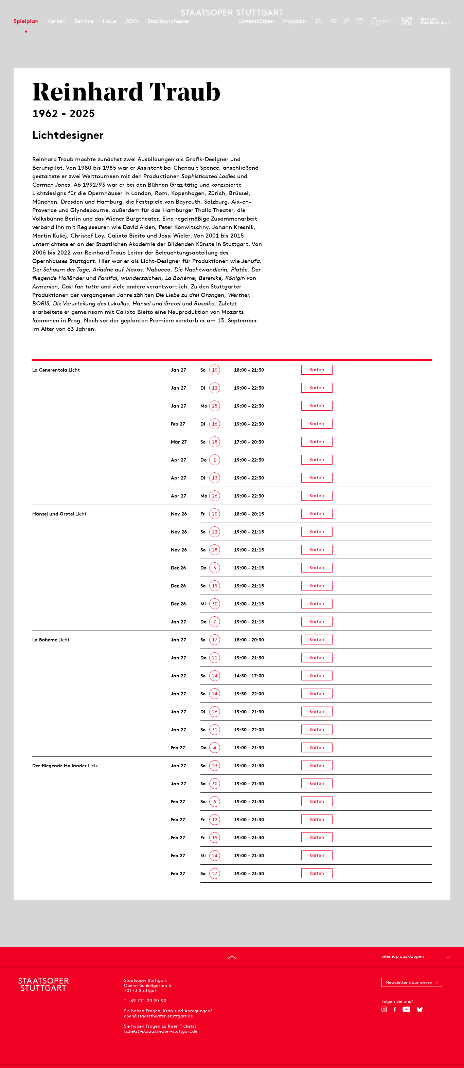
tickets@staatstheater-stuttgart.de (160, 1031)
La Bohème (44, 640)
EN (319, 21)
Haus (110, 21)
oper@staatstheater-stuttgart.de (158, 1016)
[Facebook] (395, 1009)
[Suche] (346, 21)
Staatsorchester (169, 21)
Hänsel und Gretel (53, 514)
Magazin (294, 21)
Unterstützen (256, 21)
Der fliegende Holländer (59, 766)
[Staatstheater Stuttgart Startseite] (232, 13)
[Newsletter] (359, 21)
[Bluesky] (420, 1009)
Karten (56, 21)
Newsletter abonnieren (409, 982)
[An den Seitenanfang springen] (232, 957)
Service (84, 21)
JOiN (132, 21)
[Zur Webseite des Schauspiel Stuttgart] (406, 21)
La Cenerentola (49, 370)
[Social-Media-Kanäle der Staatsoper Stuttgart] (334, 21)
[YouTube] (406, 1009)
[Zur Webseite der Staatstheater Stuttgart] (435, 21)
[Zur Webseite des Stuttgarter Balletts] (382, 21)
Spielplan (26, 21)
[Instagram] (384, 1009)
